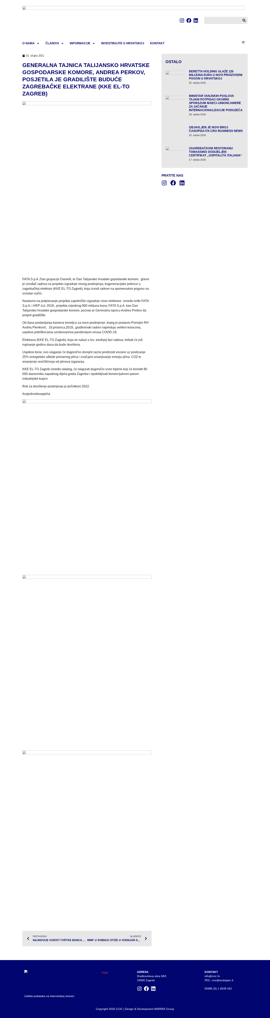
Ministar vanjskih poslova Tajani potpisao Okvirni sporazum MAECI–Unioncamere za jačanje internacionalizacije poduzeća (216, 103)
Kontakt (157, 43)
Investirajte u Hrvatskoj (122, 43)
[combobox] (222, 20)
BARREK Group (164, 1008)
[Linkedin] (195, 20)
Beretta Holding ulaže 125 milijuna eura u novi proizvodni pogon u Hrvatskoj (215, 75)
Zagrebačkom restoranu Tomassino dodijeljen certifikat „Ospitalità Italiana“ (215, 152)
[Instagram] (181, 20)
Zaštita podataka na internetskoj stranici (49, 996)
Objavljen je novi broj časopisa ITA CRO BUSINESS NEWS (216, 129)
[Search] (244, 20)
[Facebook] (188, 20)
